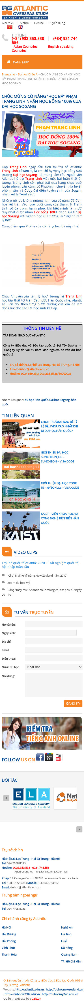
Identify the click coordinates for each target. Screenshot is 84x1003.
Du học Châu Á (27, 74)
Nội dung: (8, 676)
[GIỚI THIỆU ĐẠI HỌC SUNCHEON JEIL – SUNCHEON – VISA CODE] (21, 464)
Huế (64, 941)
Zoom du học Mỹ (18, 583)
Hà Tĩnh (66, 934)
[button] (42, 62)
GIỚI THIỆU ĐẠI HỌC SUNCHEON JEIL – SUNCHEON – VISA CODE (57, 457)
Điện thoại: (9, 658)
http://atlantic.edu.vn (29, 989)
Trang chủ (8, 74)
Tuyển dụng (57, 23)
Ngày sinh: (9, 633)
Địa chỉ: (6, 641)
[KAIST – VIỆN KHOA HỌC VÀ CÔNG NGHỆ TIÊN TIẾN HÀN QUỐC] (21, 525)
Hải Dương (9, 934)
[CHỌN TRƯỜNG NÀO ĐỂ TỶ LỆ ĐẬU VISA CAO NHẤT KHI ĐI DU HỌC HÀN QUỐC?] (21, 433)
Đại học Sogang (59, 400)
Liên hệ (39, 23)
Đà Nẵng (67, 948)
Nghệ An (67, 927)
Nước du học (10, 667)
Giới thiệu (8, 23)
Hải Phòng (9, 941)
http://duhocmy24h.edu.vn (60, 994)
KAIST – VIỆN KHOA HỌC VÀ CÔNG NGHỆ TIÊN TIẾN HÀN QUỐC (60, 518)
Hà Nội (6, 927)
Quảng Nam (69, 954)
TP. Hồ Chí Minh (71, 961)
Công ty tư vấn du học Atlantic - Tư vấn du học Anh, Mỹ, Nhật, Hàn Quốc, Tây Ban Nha (25, 11)
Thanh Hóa (9, 954)
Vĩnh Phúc (8, 948)
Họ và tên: (8, 624)
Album (24, 23)
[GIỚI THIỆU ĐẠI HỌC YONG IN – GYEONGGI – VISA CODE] (21, 495)
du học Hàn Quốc (36, 400)
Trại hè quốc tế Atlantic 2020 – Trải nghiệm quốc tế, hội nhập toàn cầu (40, 565)
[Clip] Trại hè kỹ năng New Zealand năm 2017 (37, 575)
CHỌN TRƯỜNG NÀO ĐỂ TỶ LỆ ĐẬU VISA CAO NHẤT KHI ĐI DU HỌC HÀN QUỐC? (59, 426)
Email (5, 650)
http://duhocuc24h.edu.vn (22, 994)
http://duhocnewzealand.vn (64, 989)
